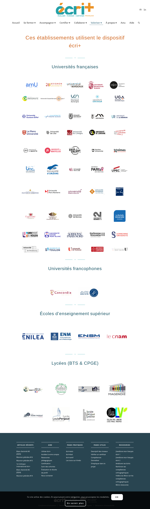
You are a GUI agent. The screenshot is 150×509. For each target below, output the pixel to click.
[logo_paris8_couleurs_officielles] (97, 169)
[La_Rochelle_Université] (120, 216)
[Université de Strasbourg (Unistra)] (30, 249)
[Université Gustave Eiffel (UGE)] (30, 116)
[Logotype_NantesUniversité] (97, 150)
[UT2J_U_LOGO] (120, 249)
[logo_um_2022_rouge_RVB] (53, 150)
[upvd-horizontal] (97, 191)
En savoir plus (75, 503)
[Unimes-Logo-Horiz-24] (120, 150)
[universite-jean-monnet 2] (75, 116)
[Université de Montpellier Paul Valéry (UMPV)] (75, 150)
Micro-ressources (122, 485)
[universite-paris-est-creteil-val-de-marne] (119, 169)
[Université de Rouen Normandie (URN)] (30, 234)
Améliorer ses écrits (123, 463)
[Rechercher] (138, 22)
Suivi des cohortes (48, 466)
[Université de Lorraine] (97, 132)
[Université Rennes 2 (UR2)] (97, 216)
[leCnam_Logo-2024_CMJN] (117, 336)
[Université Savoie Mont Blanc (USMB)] (53, 235)
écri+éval (69, 454)
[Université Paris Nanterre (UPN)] (53, 192)
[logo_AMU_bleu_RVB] (31, 84)
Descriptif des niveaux (99, 451)
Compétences (96, 457)
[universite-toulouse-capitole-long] (97, 249)
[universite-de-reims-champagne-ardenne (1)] (52, 216)
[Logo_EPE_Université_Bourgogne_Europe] (96, 85)
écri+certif (69, 457)
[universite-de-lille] (53, 133)
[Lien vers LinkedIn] (145, 9)
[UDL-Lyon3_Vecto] (97, 116)
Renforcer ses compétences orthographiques (122, 469)
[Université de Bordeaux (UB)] (75, 85)
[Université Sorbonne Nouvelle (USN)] (97, 234)
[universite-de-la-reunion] (119, 116)
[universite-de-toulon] (52, 249)
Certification (46, 463)
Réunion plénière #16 (24, 457)
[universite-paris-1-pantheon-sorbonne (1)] (30, 191)
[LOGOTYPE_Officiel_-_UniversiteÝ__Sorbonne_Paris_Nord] (75, 234)
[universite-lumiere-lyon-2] (120, 133)
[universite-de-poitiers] (30, 216)
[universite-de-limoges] (75, 132)
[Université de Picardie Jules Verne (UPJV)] (120, 191)
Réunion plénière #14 (24, 476)
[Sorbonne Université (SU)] (120, 234)
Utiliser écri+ (46, 451)
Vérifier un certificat (98, 454)
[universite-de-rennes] (75, 216)
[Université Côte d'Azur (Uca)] (97, 99)
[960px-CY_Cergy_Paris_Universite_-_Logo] (30, 98)
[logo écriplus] (75, 9)
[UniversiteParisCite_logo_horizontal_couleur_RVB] (75, 169)
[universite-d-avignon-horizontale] (53, 85)
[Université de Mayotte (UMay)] (30, 150)
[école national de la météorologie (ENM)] (61, 336)
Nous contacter (47, 475)
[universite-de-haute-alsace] (52, 116)
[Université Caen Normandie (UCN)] (117, 85)
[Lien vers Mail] (140, 9)
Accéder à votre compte (50, 454)
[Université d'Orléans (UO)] (53, 169)
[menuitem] (16, 22)
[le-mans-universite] (30, 132)
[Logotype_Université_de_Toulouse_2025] (75, 249)
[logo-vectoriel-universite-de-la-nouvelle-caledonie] (30, 169)
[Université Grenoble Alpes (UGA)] (120, 98)
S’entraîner (95, 460)
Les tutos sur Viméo (73, 460)
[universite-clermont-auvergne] (75, 98)
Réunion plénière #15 (24, 460)
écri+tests (69, 451)
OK (117, 497)
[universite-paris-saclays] (75, 191)
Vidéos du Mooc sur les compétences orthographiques (124, 478)
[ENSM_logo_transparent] (89, 336)
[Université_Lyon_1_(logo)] (53, 98)
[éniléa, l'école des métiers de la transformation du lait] (33, 336)
